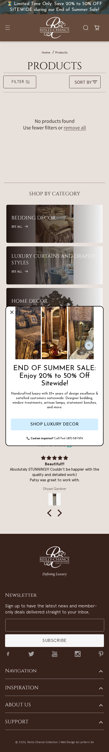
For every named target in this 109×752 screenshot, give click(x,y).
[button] (12, 312)
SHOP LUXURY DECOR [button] (54, 424)
